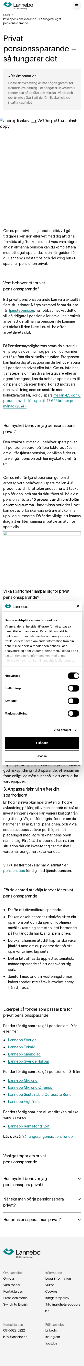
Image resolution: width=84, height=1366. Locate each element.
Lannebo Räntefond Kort (29, 1126)
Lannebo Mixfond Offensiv (30, 1087)
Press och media (15, 1298)
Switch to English (15, 1304)
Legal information (58, 1278)
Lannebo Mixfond (23, 1080)
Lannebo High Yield (24, 1102)
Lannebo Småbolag (24, 1054)
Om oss (9, 1278)
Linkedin (51, 1330)
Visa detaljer (62, 730)
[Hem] (19, 6)
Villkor (49, 1285)
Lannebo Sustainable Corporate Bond (40, 1095)
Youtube (51, 1343)
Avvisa (42, 756)
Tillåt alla (41, 742)
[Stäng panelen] (77, 606)
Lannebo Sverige (22, 1040)
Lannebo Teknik (21, 1047)
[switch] (73, 688)
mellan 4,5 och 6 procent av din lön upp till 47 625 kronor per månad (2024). (42, 400)
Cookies (51, 1291)
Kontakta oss (13, 1291)
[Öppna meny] (77, 6)
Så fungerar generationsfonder (48, 1137)
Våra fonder (11, 1285)
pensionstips (14, 871)
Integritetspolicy (57, 1298)
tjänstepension (21, 310)
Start (6, 15)
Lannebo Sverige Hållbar (28, 1061)
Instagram (52, 1337)
